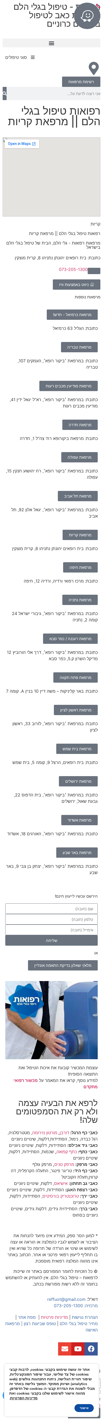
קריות (95, 224)
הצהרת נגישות (85, 1317)
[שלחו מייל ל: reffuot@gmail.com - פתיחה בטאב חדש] (64, 1349)
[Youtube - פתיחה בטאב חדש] (78, 1349)
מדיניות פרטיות (54, 1317)
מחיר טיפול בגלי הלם (79, 1323)
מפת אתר (27, 1317)
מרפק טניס (64, 1164)
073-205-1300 (73, 269)
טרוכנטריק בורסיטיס (61, 1196)
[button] (51, 43)
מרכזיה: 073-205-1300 (76, 1305)
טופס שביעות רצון (40, 1323)
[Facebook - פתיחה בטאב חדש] (91, 1349)
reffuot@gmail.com (66, 1299)
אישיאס (61, 1183)
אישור (84, 1408)
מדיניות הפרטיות (24, 1398)
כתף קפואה (67, 1151)
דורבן (64, 1132)
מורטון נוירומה (44, 1132)
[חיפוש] (5, 93)
